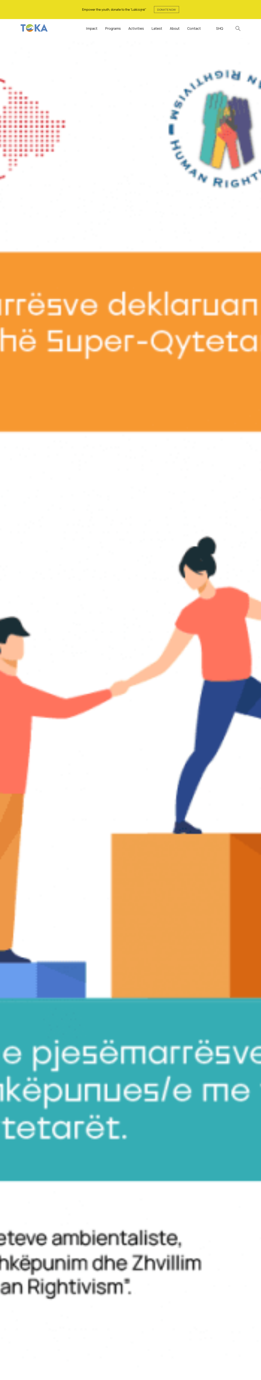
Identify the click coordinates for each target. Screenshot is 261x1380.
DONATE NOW (166, 10)
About (175, 28)
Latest (157, 28)
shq (219, 28)
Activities (136, 28)
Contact (194, 28)
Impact (91, 28)
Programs (113, 28)
